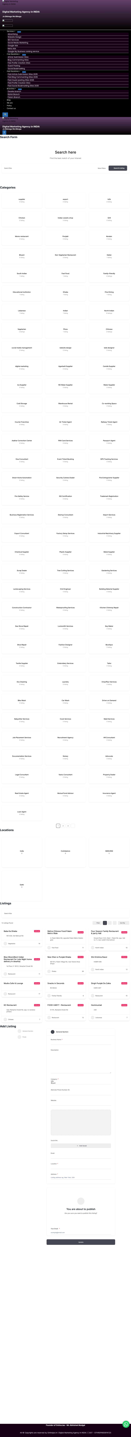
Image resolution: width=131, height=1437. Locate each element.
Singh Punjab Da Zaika (101, 983)
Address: (54, 1174)
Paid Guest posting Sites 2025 (21, 80)
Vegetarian (22, 329)
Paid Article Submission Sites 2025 (23, 74)
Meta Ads (12, 48)
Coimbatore (65, 851)
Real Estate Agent (22, 793)
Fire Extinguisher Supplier (109, 478)
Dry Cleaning (22, 682)
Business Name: (57, 1039)
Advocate (109, 756)
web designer (109, 348)
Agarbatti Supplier (65, 366)
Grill (109, 218)
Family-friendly (109, 273)
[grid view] (105, 923)
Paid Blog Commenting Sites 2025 (23, 77)
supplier (22, 199)
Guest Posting (14, 65)
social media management (22, 348)
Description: (55, 1050)
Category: (55, 1079)
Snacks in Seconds (55, 983)
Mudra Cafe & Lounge (13, 983)
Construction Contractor (22, 608)
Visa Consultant (22, 459)
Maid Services (109, 719)
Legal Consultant (22, 775)
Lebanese (22, 311)
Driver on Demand (109, 700)
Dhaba (65, 292)
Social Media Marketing (18, 43)
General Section (28, 1031)
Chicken (22, 218)
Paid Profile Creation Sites (19, 83)
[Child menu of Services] (19, 32)
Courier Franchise (22, 422)
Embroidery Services (65, 663)
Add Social (83, 1146)
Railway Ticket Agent (109, 422)
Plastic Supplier (65, 552)
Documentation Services (21, 756)
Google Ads (13, 45)
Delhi (22, 885)
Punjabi (65, 236)
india (22, 851)
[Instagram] (65, 22)
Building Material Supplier (109, 589)
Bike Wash (22, 700)
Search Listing (119, 168)
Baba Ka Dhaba (10, 931)
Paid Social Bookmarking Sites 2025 (23, 86)
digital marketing (21, 366)
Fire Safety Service (22, 496)
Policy (9, 106)
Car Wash (65, 700)
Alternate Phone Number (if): (60, 1090)
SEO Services (13, 40)
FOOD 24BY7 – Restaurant (59, 1005)
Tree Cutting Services (65, 570)
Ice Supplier (21, 385)
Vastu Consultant (65, 775)
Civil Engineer (65, 589)
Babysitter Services (21, 719)
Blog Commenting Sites (18, 60)
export (65, 199)
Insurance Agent (109, 793)
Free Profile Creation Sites (19, 63)
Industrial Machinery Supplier (109, 533)
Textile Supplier (22, 663)
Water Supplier (109, 385)
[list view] (110, 923)
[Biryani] (81, 1083)
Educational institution (22, 292)
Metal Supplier (109, 552)
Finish (24, 1037)
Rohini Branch (14, 94)
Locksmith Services (65, 626)
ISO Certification (65, 496)
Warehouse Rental (65, 403)
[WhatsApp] (65, 27)
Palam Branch (14, 97)
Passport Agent (109, 441)
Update (80, 1242)
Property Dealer (109, 775)
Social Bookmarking (16, 68)
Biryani (21, 255)
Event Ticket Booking (65, 459)
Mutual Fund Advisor (65, 793)
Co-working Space (109, 403)
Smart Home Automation (22, 478)
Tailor (109, 663)
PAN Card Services (65, 441)
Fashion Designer (65, 645)
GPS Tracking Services (109, 459)
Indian (65, 311)
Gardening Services (109, 570)
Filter (98, 923)
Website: (53, 1100)
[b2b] (81, 1081)
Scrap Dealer (22, 570)
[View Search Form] (5, 114)
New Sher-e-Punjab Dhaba (59, 957)
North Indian (109, 311)
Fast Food (65, 273)
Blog (8, 100)
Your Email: (55, 1228)
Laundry (65, 682)
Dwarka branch (14, 91)
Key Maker (109, 626)
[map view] (115, 923)
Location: (54, 1164)
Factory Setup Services (65, 533)
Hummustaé (96, 1005)
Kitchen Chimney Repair (109, 608)
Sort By (122, 923)
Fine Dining (109, 292)
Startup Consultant (65, 515)
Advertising (13, 34)
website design (65, 348)
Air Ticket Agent (65, 422)
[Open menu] (4, 132)
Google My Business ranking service (23, 51)
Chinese (109, 329)
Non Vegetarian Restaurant (65, 255)
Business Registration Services (22, 515)
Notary (65, 756)
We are (10, 103)
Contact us (11, 108)
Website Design (14, 37)
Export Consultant (22, 533)
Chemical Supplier (22, 552)
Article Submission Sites (18, 57)
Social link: (54, 1140)
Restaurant (11, 974)
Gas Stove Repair (21, 626)
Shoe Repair (22, 645)
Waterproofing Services (65, 608)
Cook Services (65, 719)
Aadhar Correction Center (22, 441)
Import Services (109, 515)
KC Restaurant (10, 1005)
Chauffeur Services (109, 682)
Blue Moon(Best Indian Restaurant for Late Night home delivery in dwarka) (18, 959)
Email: (53, 1153)
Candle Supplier (109, 366)
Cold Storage (22, 403)
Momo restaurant (22, 236)
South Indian (22, 273)
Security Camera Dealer (65, 478)
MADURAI (109, 851)
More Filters (102, 168)
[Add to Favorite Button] (33, 943)
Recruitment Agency (65, 737)
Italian (109, 255)
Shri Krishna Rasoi (99, 957)
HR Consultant (109, 737)
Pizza (65, 329)
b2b (109, 199)
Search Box (8, 168)
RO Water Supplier (65, 385)
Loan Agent (21, 812)
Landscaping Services (21, 589)
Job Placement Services (21, 737)
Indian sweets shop (65, 218)
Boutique (109, 645)
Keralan (109, 236)
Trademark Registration (109, 496)
